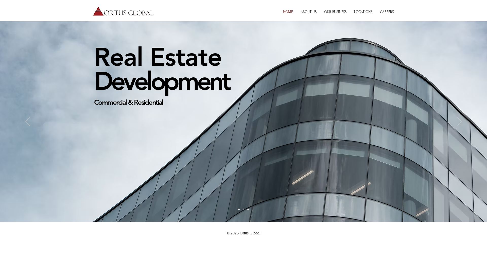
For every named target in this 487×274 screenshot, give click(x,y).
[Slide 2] (239, 209)
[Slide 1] (243, 209)
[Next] (459, 121)
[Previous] (27, 121)
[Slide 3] (248, 209)
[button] (335, 12)
